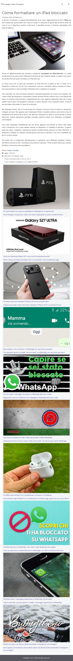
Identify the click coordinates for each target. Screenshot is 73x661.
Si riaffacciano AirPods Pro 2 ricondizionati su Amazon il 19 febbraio (27, 495)
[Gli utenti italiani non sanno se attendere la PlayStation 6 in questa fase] (36, 187)
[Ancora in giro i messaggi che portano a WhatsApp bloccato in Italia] (36, 374)
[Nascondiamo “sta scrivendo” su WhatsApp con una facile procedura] (36, 327)
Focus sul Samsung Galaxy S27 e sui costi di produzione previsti (26, 256)
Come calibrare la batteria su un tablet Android (20, 162)
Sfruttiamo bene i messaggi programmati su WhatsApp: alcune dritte (27, 599)
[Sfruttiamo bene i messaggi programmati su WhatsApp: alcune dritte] (36, 575)
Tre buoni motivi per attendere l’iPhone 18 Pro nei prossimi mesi (26, 301)
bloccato (7, 156)
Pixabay (16, 150)
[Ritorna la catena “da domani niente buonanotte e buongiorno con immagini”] (36, 624)
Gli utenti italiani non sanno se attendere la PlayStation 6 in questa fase (28, 211)
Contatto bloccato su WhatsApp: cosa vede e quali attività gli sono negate (29, 547)
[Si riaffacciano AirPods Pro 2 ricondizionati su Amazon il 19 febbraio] (36, 468)
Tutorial (11, 153)
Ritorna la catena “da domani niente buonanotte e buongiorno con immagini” (30, 644)
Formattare (15, 156)
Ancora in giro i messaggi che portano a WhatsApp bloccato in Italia (27, 394)
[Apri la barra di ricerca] (62, 4)
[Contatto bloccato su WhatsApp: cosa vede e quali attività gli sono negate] (36, 523)
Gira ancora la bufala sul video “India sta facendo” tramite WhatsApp (27, 438)
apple (6, 153)
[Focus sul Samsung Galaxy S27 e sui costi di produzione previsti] (36, 236)
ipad (21, 156)
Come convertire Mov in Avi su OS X (17, 159)
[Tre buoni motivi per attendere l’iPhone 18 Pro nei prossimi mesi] (36, 281)
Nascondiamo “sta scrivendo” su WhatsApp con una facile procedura (27, 349)
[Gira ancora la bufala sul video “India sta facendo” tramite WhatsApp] (36, 418)
